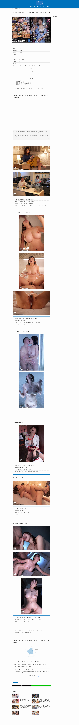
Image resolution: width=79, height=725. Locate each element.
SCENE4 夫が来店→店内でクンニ (23, 84)
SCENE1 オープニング (21, 81)
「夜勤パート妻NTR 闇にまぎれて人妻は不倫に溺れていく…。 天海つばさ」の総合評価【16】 (31, 88)
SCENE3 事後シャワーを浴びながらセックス (24, 83)
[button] (21, 685)
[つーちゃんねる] (39, 3)
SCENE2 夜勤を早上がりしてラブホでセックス (24, 82)
